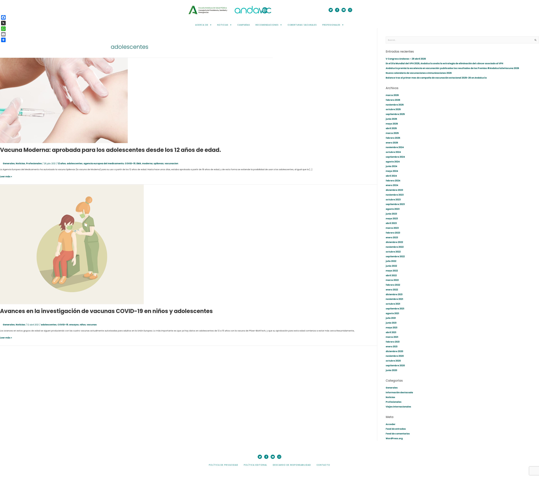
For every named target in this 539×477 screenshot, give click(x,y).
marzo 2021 (392, 337)
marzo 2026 (392, 95)
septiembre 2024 (395, 156)
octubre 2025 (393, 109)
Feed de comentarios (398, 433)
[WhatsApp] (3, 28)
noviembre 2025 (395, 104)
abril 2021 (391, 332)
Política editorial (255, 465)
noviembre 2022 (395, 246)
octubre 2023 (393, 199)
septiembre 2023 (395, 204)
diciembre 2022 (394, 242)
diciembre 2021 (394, 294)
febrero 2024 (393, 180)
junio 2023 (391, 213)
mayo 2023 (392, 218)
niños (83, 324)
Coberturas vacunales (302, 24)
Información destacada (399, 392)
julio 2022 (391, 261)
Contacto (323, 465)
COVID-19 (130, 163)
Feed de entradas (396, 428)
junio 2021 (391, 322)
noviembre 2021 (394, 299)
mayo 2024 (392, 171)
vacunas (92, 324)
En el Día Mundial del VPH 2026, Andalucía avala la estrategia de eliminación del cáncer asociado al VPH (444, 63)
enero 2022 (392, 289)
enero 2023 (392, 237)
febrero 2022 (393, 284)
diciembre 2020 (394, 351)
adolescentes (75, 163)
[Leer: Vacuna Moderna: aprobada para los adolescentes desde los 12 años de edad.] (64, 100)
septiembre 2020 (395, 365)
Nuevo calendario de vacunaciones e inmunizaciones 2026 (419, 73)
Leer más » (6, 176)
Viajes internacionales (398, 406)
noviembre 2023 (395, 194)
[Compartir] (3, 40)
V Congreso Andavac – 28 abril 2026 (406, 58)
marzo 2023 (392, 227)
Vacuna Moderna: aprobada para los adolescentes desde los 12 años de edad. (110, 150)
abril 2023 (391, 223)
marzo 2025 (392, 133)
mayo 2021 (391, 327)
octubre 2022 (393, 251)
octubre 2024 (393, 152)
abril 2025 (391, 128)
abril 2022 (391, 275)
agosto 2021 (392, 313)
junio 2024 (391, 166)
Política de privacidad (223, 465)
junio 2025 (391, 118)
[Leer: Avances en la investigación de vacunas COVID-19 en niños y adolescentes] (72, 244)
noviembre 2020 (395, 355)
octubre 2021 (393, 303)
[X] (3, 23)
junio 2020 (391, 370)
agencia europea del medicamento (104, 163)
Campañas (243, 24)
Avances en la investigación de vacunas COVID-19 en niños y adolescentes (106, 311)
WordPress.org (394, 438)
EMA (138, 163)
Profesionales (331, 24)
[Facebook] (3, 17)
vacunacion (171, 163)
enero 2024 (392, 185)
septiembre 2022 (395, 256)
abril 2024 (391, 175)
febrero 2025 (393, 137)
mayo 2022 (392, 270)
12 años (62, 163)
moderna (147, 163)
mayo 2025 (392, 123)
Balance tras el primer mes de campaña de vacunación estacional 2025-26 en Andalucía (436, 77)
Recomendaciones (267, 24)
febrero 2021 (393, 341)
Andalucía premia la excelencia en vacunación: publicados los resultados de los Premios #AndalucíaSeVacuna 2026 (452, 68)
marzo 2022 (392, 280)
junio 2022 (391, 265)
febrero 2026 (393, 99)
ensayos (74, 324)
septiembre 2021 (395, 308)
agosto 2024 (393, 161)
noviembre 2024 (395, 147)
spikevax (159, 163)
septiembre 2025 (395, 114)
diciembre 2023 (394, 190)
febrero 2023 (393, 232)
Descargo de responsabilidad (292, 465)
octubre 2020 (393, 360)
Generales (9, 163)
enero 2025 (392, 142)
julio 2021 (391, 318)
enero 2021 (392, 346)
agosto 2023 (393, 209)
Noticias (222, 24)
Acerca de (201, 24)
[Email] (3, 34)
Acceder (390, 424)
